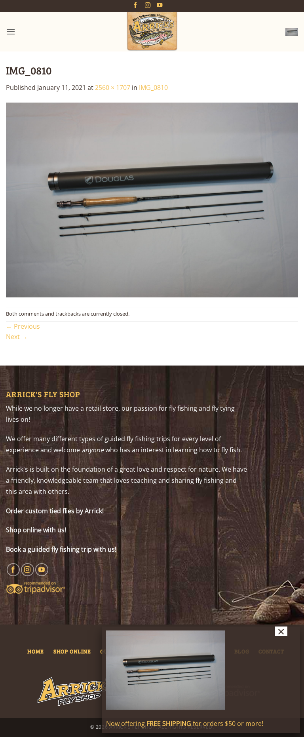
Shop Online (72, 651)
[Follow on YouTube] (159, 5)
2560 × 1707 (112, 87)
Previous (23, 326)
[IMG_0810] (152, 199)
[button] (10, 31)
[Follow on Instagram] (147, 5)
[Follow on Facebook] (135, 5)
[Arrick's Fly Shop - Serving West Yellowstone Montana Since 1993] (152, 31)
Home (35, 651)
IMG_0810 (153, 87)
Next (17, 336)
